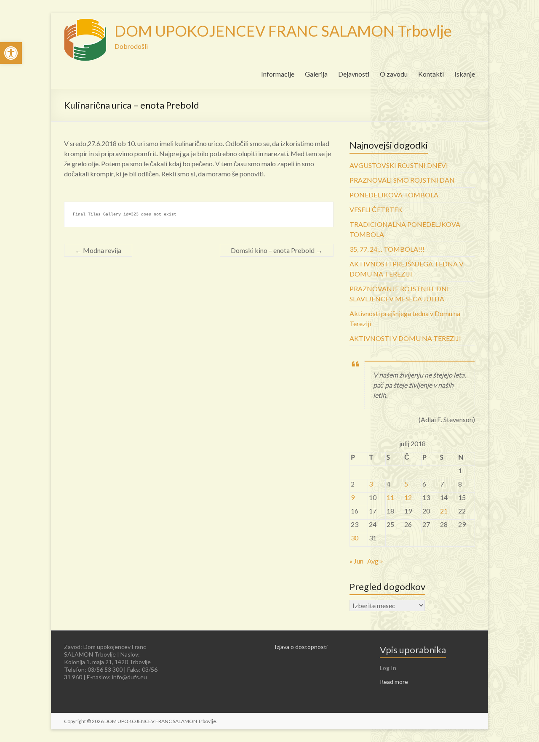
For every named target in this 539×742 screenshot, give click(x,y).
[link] (11, 53)
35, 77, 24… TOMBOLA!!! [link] (387, 249)
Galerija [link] (316, 74)
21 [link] (444, 511)
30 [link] (354, 538)
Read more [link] (394, 681)
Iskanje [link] (464, 74)
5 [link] (406, 484)
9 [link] (353, 497)
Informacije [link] (277, 74)
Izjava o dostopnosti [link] (301, 646)
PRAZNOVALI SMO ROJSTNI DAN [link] (402, 180)
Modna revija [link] (98, 250)
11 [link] (390, 497)
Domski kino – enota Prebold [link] (277, 250)
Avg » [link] (375, 561)
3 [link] (371, 484)
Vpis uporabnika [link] (413, 649)
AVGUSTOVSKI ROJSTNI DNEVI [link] (399, 165)
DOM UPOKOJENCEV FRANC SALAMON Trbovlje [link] (283, 30)
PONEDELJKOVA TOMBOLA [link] (394, 195)
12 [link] (408, 497)
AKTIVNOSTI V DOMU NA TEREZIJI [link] (405, 338)
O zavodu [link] (394, 74)
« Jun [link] (356, 561)
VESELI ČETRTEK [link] (376, 209)
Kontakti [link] (431, 74)
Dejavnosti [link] (353, 74)
